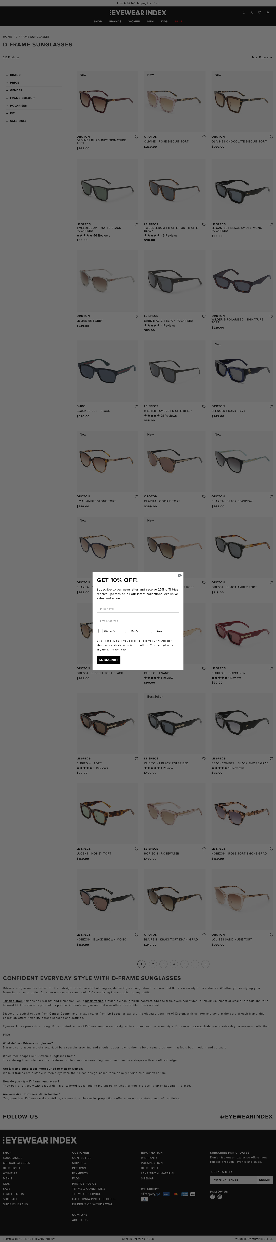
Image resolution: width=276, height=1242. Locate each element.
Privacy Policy (118, 649)
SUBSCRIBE (108, 660)
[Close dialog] (180, 576)
